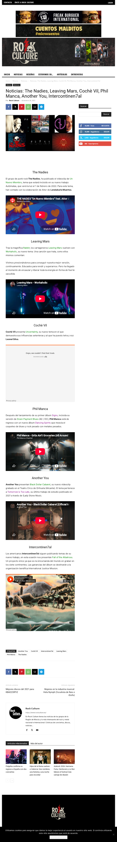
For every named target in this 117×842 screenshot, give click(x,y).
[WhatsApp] (28, 107)
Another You (23, 651)
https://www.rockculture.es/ (36, 713)
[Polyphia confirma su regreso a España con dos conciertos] (16, 756)
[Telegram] (41, 107)
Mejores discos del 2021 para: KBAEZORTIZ (20, 690)
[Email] (35, 107)
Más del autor (37, 743)
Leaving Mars (61, 651)
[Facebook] (8, 107)
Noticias (24, 81)
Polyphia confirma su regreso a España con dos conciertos (16, 769)
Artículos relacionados (17, 743)
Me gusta (105, 126)
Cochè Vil (34, 651)
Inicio (8, 81)
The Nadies (22, 654)
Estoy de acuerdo (58, 837)
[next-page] (12, 780)
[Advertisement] (40, 159)
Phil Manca (11, 654)
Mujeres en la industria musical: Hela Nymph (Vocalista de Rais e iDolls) (59, 692)
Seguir (106, 132)
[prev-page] (7, 780)
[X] (15, 107)
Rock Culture (14, 100)
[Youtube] (38, 730)
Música (15, 81)
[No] (113, 834)
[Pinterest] (22, 107)
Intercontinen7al (47, 651)
